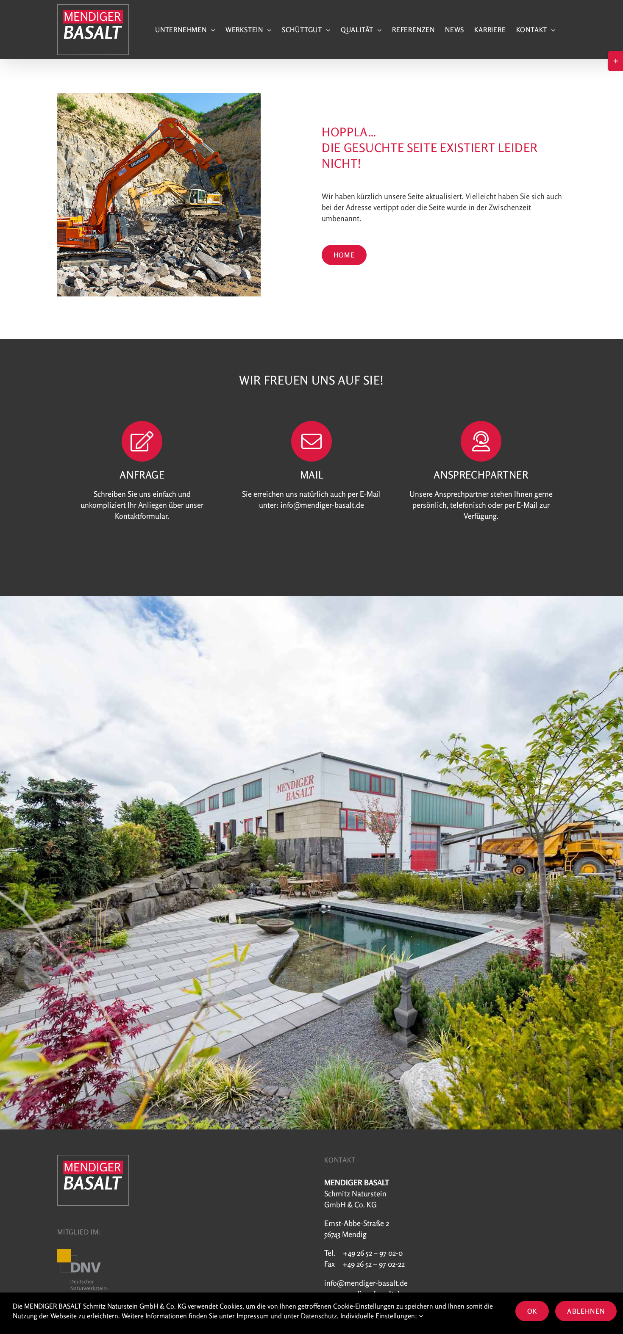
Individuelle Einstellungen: (379, 1316)
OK (532, 1311)
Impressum (252, 1316)
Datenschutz (319, 1316)
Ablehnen (586, 1311)
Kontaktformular (141, 515)
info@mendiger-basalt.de (322, 504)
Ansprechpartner (461, 493)
